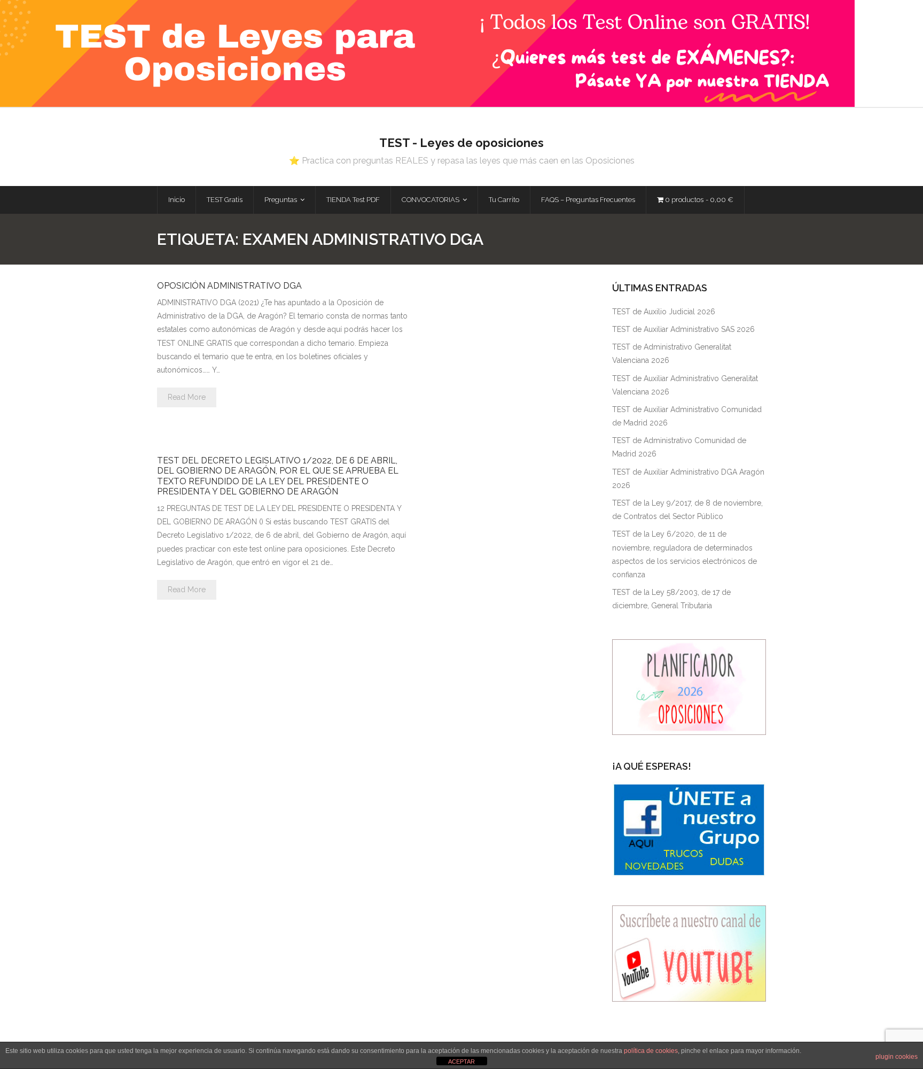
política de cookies (651, 1051)
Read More (187, 397)
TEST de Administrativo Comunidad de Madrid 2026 (679, 447)
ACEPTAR (461, 1061)
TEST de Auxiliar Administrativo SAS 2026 (683, 329)
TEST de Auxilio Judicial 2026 (663, 311)
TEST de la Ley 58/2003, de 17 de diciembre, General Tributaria (671, 599)
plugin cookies (896, 1056)
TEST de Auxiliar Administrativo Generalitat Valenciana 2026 (685, 385)
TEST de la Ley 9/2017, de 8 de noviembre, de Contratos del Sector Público (687, 510)
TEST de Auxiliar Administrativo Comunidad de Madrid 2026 (687, 416)
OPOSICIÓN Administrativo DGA (229, 286)
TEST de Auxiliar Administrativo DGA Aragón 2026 (688, 479)
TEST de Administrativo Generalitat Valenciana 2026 (671, 354)
